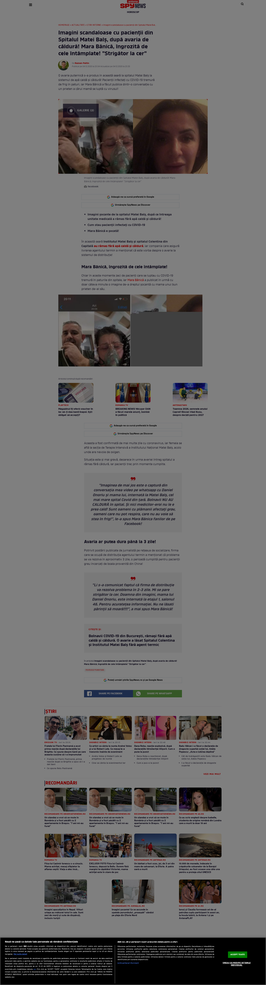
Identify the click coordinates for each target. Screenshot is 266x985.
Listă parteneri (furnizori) (128, 963)
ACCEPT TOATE (237, 954)
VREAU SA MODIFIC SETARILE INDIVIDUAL (237, 964)
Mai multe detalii (20, 954)
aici (34, 969)
